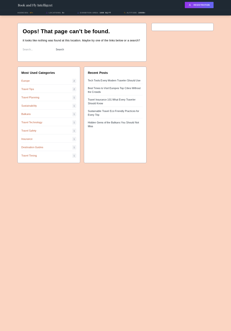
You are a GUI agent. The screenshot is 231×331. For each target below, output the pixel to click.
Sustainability (29, 105)
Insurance (27, 139)
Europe (25, 80)
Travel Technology (31, 122)
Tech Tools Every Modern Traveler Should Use (114, 80)
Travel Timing (29, 155)
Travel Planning (30, 97)
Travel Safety (28, 130)
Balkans (26, 114)
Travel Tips (27, 89)
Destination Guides (32, 147)
